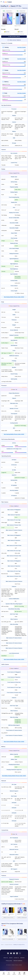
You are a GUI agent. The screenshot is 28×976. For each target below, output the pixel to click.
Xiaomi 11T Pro (18, 25)
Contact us (16, 957)
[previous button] (3, 912)
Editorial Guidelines (17, 960)
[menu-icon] (1, 2)
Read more (24, 8)
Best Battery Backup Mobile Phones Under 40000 (14, 775)
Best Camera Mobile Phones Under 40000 (14, 659)
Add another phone (14, 36)
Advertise (22, 957)
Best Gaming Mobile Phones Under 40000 (14, 434)
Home (2, 944)
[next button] (25, 912)
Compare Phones (8, 944)
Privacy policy (9, 960)
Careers (11, 957)
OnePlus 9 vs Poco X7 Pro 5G (8, 917)
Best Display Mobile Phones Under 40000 (14, 296)
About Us (6, 957)
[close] (13, 13)
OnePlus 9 (3, 25)
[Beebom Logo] (7, 2)
